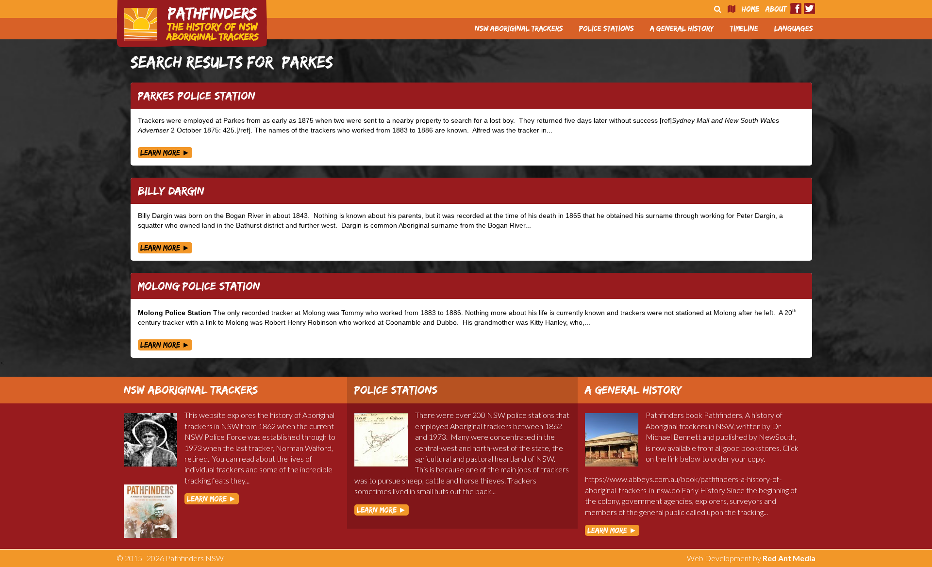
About (776, 9)
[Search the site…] (717, 9)
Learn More (165, 152)
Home (750, 9)
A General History (682, 28)
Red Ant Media (789, 558)
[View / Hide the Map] (731, 9)
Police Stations (606, 28)
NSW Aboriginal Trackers (519, 28)
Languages (793, 28)
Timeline (744, 28)
